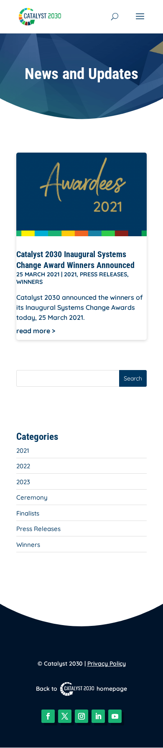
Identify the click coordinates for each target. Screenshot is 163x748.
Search (133, 378)
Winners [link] (29, 282)
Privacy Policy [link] (106, 663)
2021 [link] (70, 274)
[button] (140, 21)
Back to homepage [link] (81, 688)
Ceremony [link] (32, 497)
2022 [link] (23, 466)
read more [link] (33, 331)
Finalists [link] (27, 513)
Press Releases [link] (103, 274)
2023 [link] (23, 482)
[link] (40, 16)
